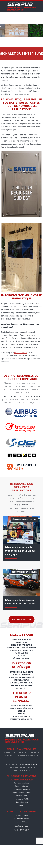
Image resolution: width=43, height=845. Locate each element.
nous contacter (20, 352)
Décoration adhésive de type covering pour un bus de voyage (20, 551)
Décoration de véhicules (24, 519)
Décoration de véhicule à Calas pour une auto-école (20, 601)
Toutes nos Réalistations (21, 620)
